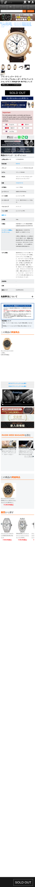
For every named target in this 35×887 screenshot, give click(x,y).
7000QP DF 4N (19, 183)
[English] (10, 125)
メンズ (2, 26)
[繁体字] (10, 128)
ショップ (17, 6)
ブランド (3, 6)
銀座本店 (18, 163)
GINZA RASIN (6, 2)
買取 (10, 6)
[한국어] (25, 128)
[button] (33, 450)
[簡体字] (25, 125)
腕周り (3, 215)
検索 (24, 11)
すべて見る (28, 456)
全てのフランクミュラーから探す (17, 383)
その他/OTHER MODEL (6, 24)
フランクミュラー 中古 (6, 25)
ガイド (24, 6)
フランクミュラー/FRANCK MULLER (22, 23)
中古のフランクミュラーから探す (17, 386)
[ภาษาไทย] (10, 131)
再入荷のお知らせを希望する (17, 98)
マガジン (31, 6)
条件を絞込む (31, 11)
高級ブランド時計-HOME (6, 23)
